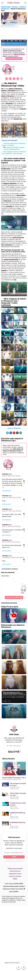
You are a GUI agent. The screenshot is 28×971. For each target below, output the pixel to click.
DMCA (15, 879)
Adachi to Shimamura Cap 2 (13, 43)
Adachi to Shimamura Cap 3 (13, 678)
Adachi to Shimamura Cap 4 (13, 632)
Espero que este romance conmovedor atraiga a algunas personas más (13, 960)
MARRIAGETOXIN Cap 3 (17, 823)
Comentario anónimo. (10, 569)
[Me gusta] (24, 481)
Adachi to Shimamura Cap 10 (13, 647)
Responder (6, 491)
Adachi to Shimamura (14, 428)
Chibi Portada (6, 7)
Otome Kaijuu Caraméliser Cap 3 (14, 778)
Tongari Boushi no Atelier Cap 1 (18, 804)
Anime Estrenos (15, 871)
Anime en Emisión (15, 876)
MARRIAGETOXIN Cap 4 (17, 814)
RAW (20, 40)
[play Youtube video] (14, 615)
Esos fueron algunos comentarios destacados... (14, 963)
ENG (24, 40)
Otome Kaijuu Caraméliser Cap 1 (18, 794)
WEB (11, 40)
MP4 (16, 40)
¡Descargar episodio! (14, 58)
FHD (3, 40)
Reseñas (15, 7)
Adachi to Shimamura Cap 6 (13, 693)
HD (7, 40)
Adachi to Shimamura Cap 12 (13, 707)
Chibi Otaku (13, 2)
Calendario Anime (15, 874)
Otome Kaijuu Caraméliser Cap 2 (18, 784)
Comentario (5, 576)
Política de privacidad (15, 868)
